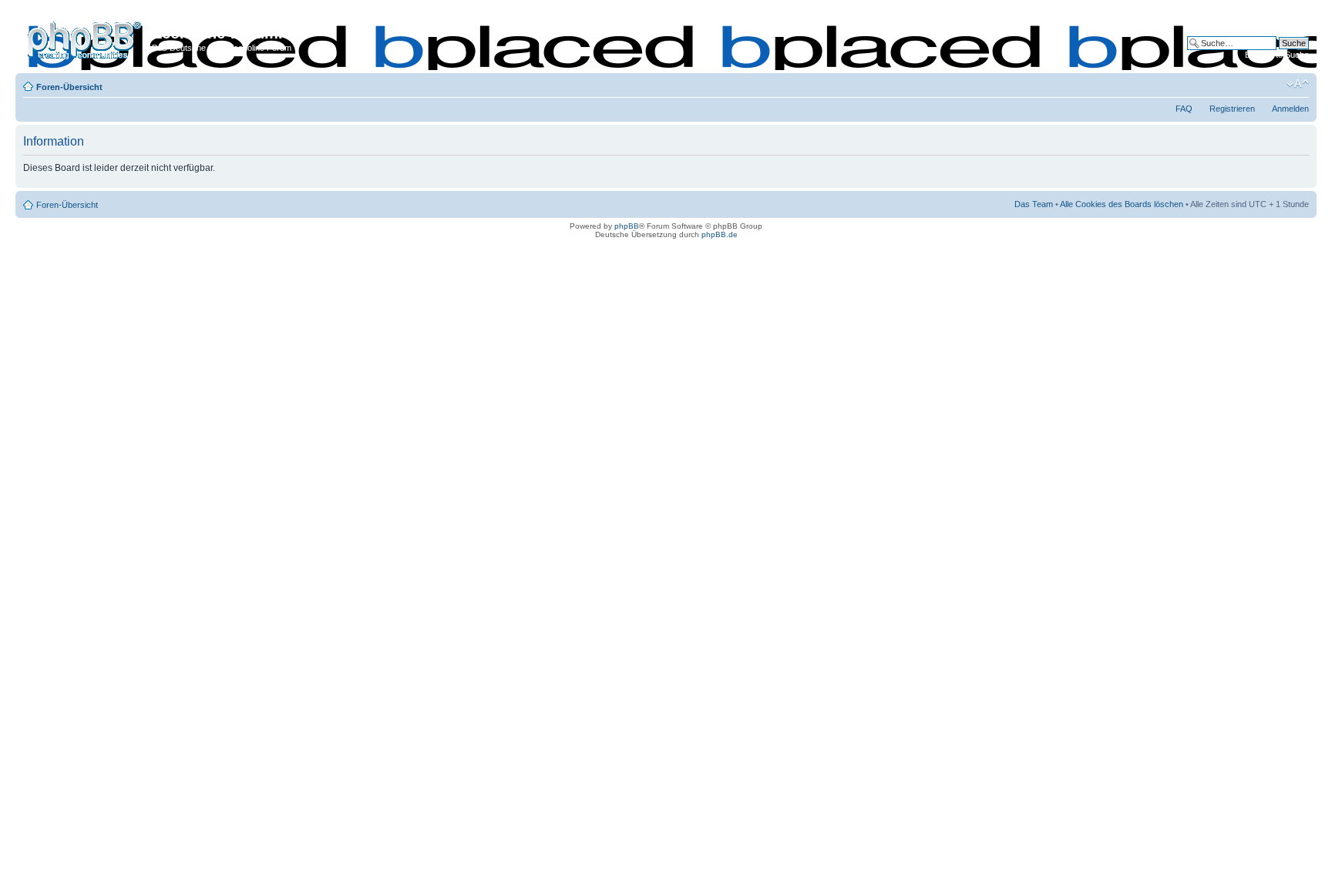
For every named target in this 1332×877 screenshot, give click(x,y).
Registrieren (1232, 108)
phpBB (626, 226)
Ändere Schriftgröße (1298, 84)
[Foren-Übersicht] (85, 37)
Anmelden (1290, 108)
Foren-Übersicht (69, 87)
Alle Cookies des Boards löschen (1121, 204)
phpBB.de (719, 234)
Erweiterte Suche (1277, 54)
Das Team (1033, 204)
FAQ (1184, 108)
